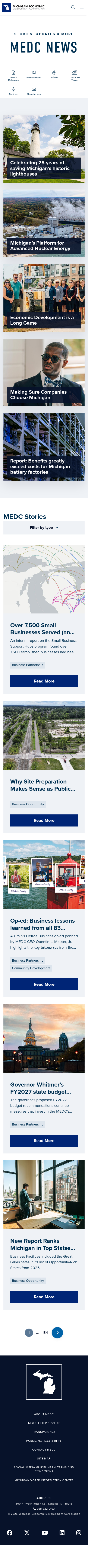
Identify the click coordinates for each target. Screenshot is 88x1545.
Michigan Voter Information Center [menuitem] (44, 1480)
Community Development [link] (31, 968)
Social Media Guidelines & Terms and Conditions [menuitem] (44, 1469)
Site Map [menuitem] (44, 1458)
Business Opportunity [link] (28, 804)
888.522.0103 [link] (46, 1508)
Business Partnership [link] (27, 665)
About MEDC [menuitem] (44, 1414)
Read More (44, 681)
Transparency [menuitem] (44, 1432)
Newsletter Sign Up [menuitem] (44, 1423)
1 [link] (29, 1332)
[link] (23, 7)
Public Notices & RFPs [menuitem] (44, 1441)
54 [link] (45, 1332)
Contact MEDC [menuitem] (44, 1449)
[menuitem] (73, 7)
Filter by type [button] (42, 527)
